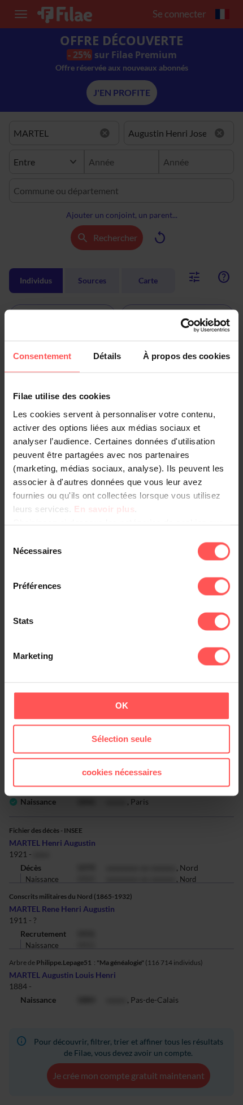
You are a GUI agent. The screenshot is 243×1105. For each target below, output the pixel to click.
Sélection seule (121, 739)
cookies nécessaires (122, 772)
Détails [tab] (107, 356)
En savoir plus (104, 509)
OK (121, 705)
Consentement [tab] (42, 356)
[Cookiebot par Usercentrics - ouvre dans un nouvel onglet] (180, 325)
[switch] (214, 586)
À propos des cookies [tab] (186, 356)
